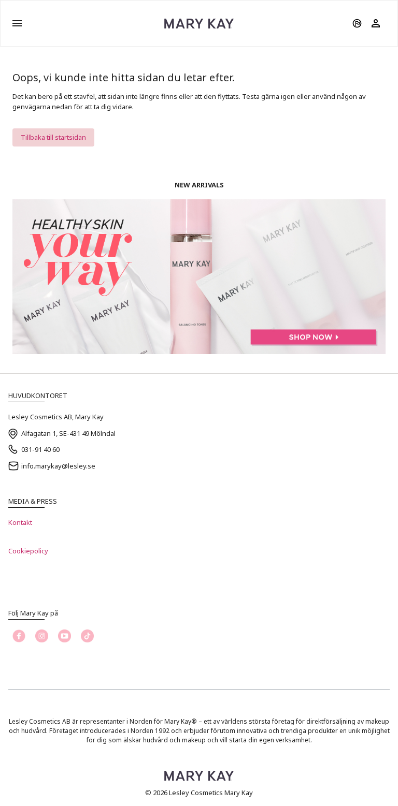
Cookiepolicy (28, 550)
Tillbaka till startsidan (53, 137)
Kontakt (20, 522)
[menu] (17, 23)
